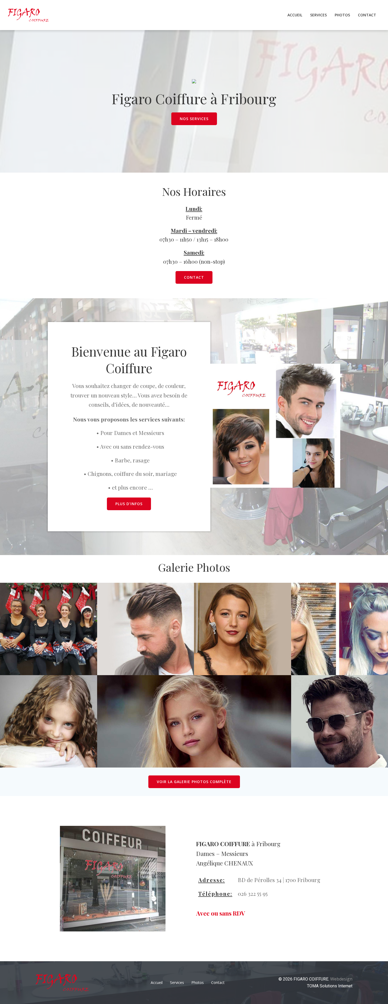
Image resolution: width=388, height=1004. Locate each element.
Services (318, 14)
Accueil (294, 14)
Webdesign (341, 979)
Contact (367, 14)
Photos (342, 14)
